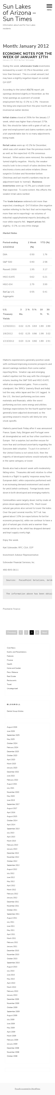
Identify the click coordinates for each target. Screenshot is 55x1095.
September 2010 (13, 963)
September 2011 (13, 914)
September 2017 (13, 804)
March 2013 (11, 841)
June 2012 (11, 877)
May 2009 (11, 1028)
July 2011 (10, 922)
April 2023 (11, 759)
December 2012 (13, 853)
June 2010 (11, 975)
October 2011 (12, 910)
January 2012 (12, 898)
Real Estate (11, 676)
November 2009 (13, 1003)
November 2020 (13, 792)
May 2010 (11, 979)
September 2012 (13, 865)
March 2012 (11, 889)
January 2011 (12, 946)
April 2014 (11, 824)
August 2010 (12, 967)
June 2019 (11, 800)
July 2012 (10, 873)
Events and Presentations (17, 652)
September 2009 (13, 1011)
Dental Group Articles (15, 711)
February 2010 (12, 991)
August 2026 (12, 727)
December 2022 (13, 772)
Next (44, 632)
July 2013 (10, 833)
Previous (11, 632)
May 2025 (11, 739)
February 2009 (12, 1040)
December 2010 (13, 950)
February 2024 (12, 747)
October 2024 (12, 743)
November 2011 (13, 906)
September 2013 (13, 829)
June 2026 (11, 731)
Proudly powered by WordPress (27, 1089)
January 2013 (12, 849)
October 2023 (12, 755)
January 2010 (12, 995)
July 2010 (10, 971)
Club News (11, 648)
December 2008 (13, 1048)
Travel (9, 684)
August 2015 (12, 816)
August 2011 (12, 918)
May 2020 (11, 796)
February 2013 (12, 845)
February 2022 (12, 780)
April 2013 (11, 837)
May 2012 (11, 881)
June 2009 (11, 1023)
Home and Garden (14, 668)
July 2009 (10, 1019)
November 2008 (13, 1052)
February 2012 (12, 894)
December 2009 (13, 999)
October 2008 (12, 1056)
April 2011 (11, 934)
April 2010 (11, 983)
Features (10, 656)
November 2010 (13, 954)
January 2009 (12, 1044)
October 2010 (12, 958)
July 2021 (10, 788)
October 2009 (12, 1007)
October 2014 (12, 820)
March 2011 (11, 938)
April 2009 (11, 1032)
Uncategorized (12, 688)
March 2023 (11, 764)
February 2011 (12, 942)
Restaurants (11, 680)
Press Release (12, 672)
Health (9, 664)
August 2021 (12, 784)
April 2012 (11, 885)
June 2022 (11, 776)
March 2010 (11, 987)
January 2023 (12, 768)
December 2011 (13, 902)
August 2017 (12, 808)
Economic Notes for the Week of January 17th (27, 55)
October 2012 (12, 861)
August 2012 (12, 869)
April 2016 (11, 812)
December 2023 (13, 751)
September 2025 (13, 735)
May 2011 (11, 930)
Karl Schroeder (27, 60)
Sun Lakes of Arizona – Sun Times (19, 12)
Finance (16, 608)
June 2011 (11, 926)
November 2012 (13, 857)
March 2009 (11, 1036)
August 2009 (12, 1015)
